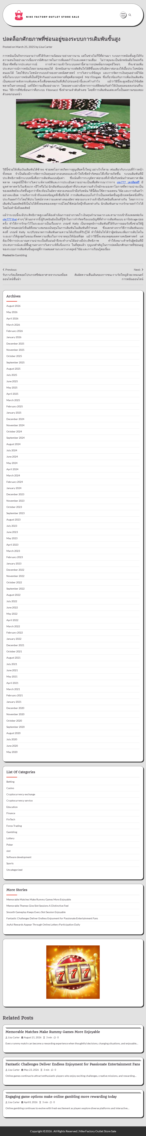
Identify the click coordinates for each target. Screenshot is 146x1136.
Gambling (21, 255)
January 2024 (13, 488)
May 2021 (11, 676)
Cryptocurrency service (19, 800)
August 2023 (13, 519)
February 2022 (14, 632)
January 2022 (13, 638)
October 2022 (14, 582)
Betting (10, 781)
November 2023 (15, 500)
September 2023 (15, 513)
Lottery (10, 838)
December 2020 (15, 708)
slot (8, 851)
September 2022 (15, 588)
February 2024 (14, 481)
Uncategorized (14, 869)
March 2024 (13, 475)
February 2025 (14, 406)
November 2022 (15, 576)
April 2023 (12, 544)
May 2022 (11, 613)
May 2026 (11, 312)
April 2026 (12, 318)
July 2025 (11, 375)
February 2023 (14, 557)
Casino (10, 788)
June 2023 (12, 532)
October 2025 (14, 356)
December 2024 (15, 419)
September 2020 (15, 726)
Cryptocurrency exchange (20, 794)
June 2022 (12, 607)
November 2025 (15, 349)
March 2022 (13, 626)
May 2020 (11, 752)
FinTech (10, 819)
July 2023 (11, 525)
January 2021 (13, 701)
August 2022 (13, 594)
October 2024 (14, 431)
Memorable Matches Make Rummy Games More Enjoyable (38, 899)
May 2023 (11, 538)
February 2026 (14, 331)
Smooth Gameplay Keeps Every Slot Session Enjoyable (36, 912)
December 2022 (15, 569)
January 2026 (13, 337)
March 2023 (13, 550)
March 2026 (13, 324)
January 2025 (13, 412)
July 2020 (11, 739)
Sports (10, 863)
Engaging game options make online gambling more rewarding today (61, 1096)
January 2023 (13, 563)
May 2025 (11, 387)
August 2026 (13, 305)
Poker (9, 844)
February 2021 (14, 695)
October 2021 (14, 651)
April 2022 (12, 620)
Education (12, 807)
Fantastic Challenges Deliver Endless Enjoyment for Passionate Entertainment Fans (52, 918)
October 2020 (14, 720)
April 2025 (12, 393)
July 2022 (11, 601)
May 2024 (11, 463)
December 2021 (15, 645)
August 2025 (13, 368)
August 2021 (13, 657)
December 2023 (15, 494)
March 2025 (13, 400)
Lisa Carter (45, 46)
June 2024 (12, 456)
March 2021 (13, 689)
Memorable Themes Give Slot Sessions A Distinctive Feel (37, 905)
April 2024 (12, 469)
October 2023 (14, 507)
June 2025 (12, 381)
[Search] (129, 15)
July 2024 (11, 450)
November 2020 (15, 714)
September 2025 (15, 362)
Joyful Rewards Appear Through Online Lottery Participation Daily (43, 924)
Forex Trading (14, 825)
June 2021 (12, 670)
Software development (18, 857)
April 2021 (12, 683)
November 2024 (15, 425)
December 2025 (15, 343)
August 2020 (13, 733)
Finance (10, 813)
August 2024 (13, 444)
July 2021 (11, 664)
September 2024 (15, 437)
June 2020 (12, 745)
